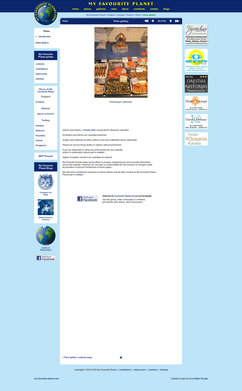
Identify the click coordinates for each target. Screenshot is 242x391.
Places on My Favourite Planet (46, 90)
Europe (120, 15)
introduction (45, 36)
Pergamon (41, 145)
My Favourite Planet (95, 15)
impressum (41, 74)
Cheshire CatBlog (46, 193)
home (75, 9)
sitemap (40, 79)
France (130, 15)
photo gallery (42, 43)
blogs (166, 9)
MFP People (46, 156)
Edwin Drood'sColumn (46, 218)
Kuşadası (40, 135)
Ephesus (40, 130)
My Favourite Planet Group (124, 196)
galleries (101, 9)
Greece (45, 108)
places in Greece (45, 114)
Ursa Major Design (198, 378)
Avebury (40, 102)
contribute (139, 9)
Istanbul (40, 125)
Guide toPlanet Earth (45, 249)
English (111, 15)
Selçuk (39, 140)
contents (40, 64)
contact (154, 9)
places (87, 9)
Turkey (46, 120)
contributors (42, 69)
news (114, 9)
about (125, 9)
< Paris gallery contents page (77, 357)
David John (89, 130)
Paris (138, 15)
